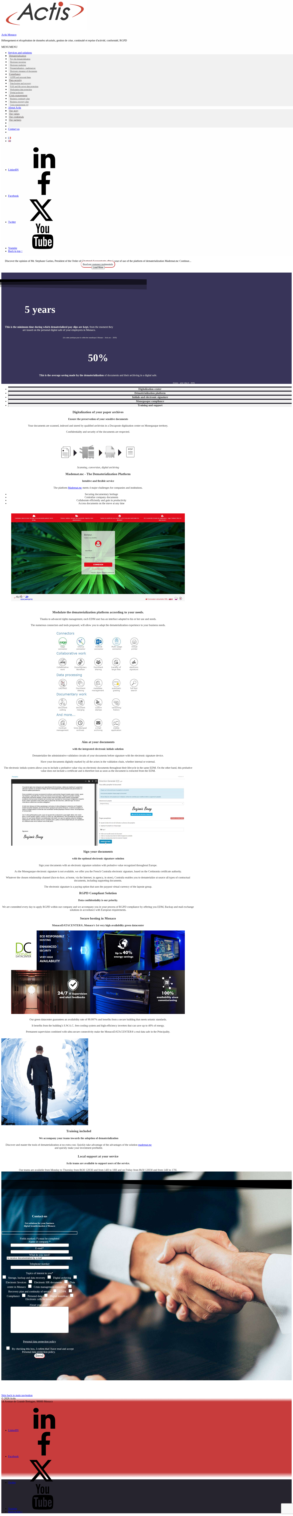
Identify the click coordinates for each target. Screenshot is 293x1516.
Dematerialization (17, 56)
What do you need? (39, 1254)
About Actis (14, 107)
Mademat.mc (75, 487)
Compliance (15, 74)
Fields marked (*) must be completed (39, 1238)
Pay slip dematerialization (20, 59)
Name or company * (40, 1241)
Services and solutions (20, 52)
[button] (9, 46)
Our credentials (16, 117)
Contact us (13, 129)
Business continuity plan (20, 99)
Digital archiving (16, 92)
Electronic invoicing (18, 62)
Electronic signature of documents (23, 71)
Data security (15, 80)
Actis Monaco (8, 34)
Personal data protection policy (39, 1341)
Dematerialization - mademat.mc (23, 68)
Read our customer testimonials (98, 264)
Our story (13, 111)
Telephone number (40, 1263)
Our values (14, 114)
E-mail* (39, 1248)
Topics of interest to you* (39, 1273)
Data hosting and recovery (20, 83)
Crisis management (18, 95)
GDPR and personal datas (20, 77)
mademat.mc (145, 1144)
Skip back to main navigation (17, 1395)
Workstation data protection (21, 89)
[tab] (150, 389)
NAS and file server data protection (24, 86)
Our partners (15, 120)
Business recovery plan (19, 102)
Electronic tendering (18, 65)
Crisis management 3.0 (19, 105)
